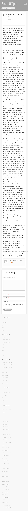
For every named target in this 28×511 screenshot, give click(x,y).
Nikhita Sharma (5, 468)
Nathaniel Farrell (6, 466)
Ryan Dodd (4, 473)
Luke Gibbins (5, 458)
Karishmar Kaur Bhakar (7, 452)
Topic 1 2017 (5, 370)
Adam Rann (4, 419)
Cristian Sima (8, 19)
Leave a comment (10, 24)
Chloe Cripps (5, 432)
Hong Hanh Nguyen (6, 442)
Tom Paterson (5, 492)
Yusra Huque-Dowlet (7, 507)
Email (6, 298)
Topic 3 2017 (5, 375)
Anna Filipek (5, 421)
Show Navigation (25, 4)
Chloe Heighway (6, 434)
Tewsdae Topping (6, 486)
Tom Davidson (5, 489)
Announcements (6, 319)
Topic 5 (3, 355)
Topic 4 (3, 352)
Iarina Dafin (4, 445)
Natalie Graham (5, 460)
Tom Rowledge (5, 497)
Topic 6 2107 (5, 383)
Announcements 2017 (7, 362)
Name (6, 294)
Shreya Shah (5, 479)
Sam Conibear (5, 476)
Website (6, 301)
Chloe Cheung (5, 429)
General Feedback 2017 (7, 367)
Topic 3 (3, 330)
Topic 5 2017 (5, 380)
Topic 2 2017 (5, 372)
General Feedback (6, 342)
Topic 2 (3, 327)
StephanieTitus (5, 484)
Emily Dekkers (5, 439)
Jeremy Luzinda (5, 447)
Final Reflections (6, 339)
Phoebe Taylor (5, 471)
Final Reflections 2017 (7, 364)
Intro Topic (4, 322)
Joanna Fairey (5, 450)
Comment (6, 281)
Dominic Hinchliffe (6, 437)
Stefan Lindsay (5, 481)
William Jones (5, 502)
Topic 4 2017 (5, 377)
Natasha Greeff (5, 463)
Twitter (17, 8)
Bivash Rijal (5, 424)
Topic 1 (3, 325)
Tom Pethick (5, 494)
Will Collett (4, 499)
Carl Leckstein (5, 426)
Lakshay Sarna (5, 455)
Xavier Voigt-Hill (6, 505)
